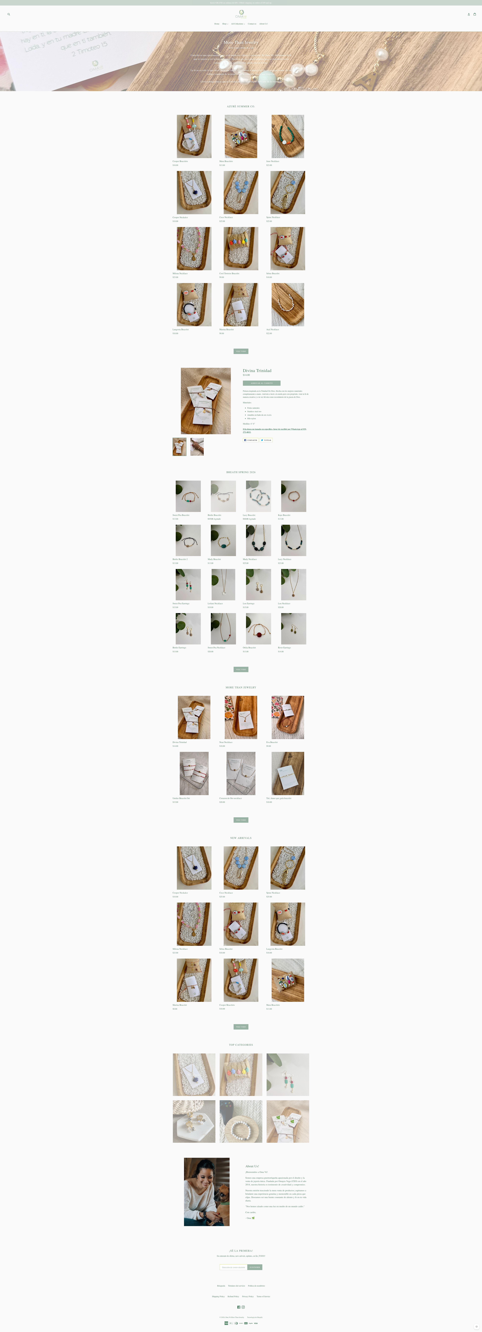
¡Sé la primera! (241, 1250)
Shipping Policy (218, 1296)
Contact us (252, 23)
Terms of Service (263, 1296)
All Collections (238, 23)
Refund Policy (233, 1296)
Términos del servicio (236, 1285)
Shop (225, 23)
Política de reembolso (256, 1285)
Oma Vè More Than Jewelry (234, 1317)
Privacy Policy (248, 1296)
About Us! (263, 23)
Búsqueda (221, 1285)
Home (216, 23)
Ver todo (241, 351)
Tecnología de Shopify (255, 1317)
